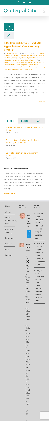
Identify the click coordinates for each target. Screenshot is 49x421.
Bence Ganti (19, 62)
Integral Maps (25, 58)
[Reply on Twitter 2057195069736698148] (27, 411)
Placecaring (15, 60)
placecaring (32, 67)
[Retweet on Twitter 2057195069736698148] (28, 416)
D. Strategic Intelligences (34, 55)
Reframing (32, 60)
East (40, 62)
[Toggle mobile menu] (44, 9)
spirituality (15, 69)
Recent (24, 120)
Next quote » (9, 193)
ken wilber (24, 67)
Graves (18, 64)
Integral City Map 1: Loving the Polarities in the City (24, 128)
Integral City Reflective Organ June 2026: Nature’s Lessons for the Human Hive (39, 285)
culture (36, 62)
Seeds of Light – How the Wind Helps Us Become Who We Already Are (39, 225)
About (7, 212)
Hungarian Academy (27, 64)
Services (8, 243)
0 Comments (27, 69)
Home (7, 206)
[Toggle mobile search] (44, 11)
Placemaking (24, 60)
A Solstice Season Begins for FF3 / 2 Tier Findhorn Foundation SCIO (39, 254)
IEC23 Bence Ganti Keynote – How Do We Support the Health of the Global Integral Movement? (22, 46)
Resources (9, 238)
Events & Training (9, 231)
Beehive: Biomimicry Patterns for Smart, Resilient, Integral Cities (22, 141)
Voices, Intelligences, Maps (9, 220)
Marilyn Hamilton (11, 53)
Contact (8, 255)
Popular (10, 120)
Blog (7, 249)
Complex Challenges (19, 55)
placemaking (40, 67)
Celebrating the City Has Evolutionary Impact (21, 154)
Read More (42, 101)
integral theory (16, 67)
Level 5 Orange (35, 58)
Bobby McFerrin (28, 62)
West (20, 69)
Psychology (7, 69)
